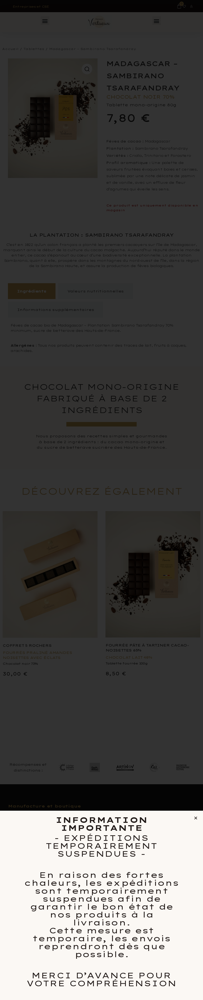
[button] (196, 818)
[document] (101, 500)
